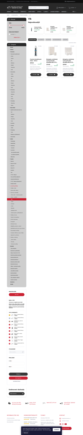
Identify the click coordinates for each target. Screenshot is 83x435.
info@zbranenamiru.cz (66, 418)
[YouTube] (65, 424)
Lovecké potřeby (14, 185)
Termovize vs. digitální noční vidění (15, 302)
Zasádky (12, 125)
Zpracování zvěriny (14, 190)
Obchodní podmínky (10, 1)
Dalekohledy (13, 143)
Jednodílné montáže (14, 270)
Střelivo (11, 49)
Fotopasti (13, 221)
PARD (12, 127)
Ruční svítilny (13, 239)
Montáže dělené (14, 273)
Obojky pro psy (14, 214)
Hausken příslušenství (15, 179)
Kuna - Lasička (14, 197)
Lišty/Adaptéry (13, 248)
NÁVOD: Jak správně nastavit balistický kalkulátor (16, 307)
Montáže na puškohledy (15, 250)
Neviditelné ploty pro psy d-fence (18, 228)
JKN (11, 172)
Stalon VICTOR (13, 163)
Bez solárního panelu (15, 152)
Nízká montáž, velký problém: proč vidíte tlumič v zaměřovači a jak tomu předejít (16, 304)
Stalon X (12, 161)
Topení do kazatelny (15, 217)
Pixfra (12, 56)
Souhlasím (56, 429)
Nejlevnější (41, 39)
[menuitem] (9, 12)
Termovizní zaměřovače (15, 54)
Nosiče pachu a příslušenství (17, 212)
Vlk (11, 199)
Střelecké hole (14, 223)
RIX (11, 60)
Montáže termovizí (14, 264)
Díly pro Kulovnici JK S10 (15, 252)
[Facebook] (60, 424)
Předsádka (13, 130)
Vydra (12, 201)
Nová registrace (18, 378)
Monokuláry (13, 71)
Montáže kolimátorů (14, 259)
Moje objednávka (34, 1)
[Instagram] (63, 424)
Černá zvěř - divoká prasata (16, 194)
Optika (11, 138)
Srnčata (12, 203)
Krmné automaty (14, 219)
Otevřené (12, 147)
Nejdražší (48, 39)
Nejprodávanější (57, 39)
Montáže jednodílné (14, 275)
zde (50, 430)
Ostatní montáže (14, 279)
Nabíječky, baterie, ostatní (16, 226)
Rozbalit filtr (16, 37)
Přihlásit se (18, 374)
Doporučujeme (32, 39)
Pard (12, 69)
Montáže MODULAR (14, 257)
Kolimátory (13, 145)
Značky (11, 284)
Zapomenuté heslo (16, 381)
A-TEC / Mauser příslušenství (16, 181)
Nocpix (12, 65)
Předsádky (13, 100)
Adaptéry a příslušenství (15, 134)
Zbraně (11, 47)
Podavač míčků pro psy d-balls (17, 232)
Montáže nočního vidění (15, 261)
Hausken (12, 170)
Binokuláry (13, 89)
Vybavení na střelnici (15, 235)
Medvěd (12, 208)
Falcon (12, 58)
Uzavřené (12, 150)
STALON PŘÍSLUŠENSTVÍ (15, 176)
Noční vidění (12, 107)
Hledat (47, 7)
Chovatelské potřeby (15, 230)
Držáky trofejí (13, 188)
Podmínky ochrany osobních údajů (22, 1)
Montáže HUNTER (14, 268)
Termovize (12, 51)
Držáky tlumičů (13, 183)
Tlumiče (11, 159)
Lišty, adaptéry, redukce (15, 277)
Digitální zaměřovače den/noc (16, 109)
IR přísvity (12, 123)
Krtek (12, 206)
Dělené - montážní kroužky (15, 266)
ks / (16, 294)
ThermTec (13, 67)
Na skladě (13, 34)
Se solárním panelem (15, 154)
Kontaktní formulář (65, 428)
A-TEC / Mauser (14, 174)
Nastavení (26, 432)
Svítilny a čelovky (14, 237)
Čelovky (12, 241)
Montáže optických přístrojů (16, 255)
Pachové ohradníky (14, 192)
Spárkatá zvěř (14, 210)
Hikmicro (12, 62)
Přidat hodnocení (13, 393)
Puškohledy (13, 141)
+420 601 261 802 (65, 420)
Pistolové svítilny (14, 243)
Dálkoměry (13, 156)
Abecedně (65, 39)
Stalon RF (12, 165)
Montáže (12, 246)
